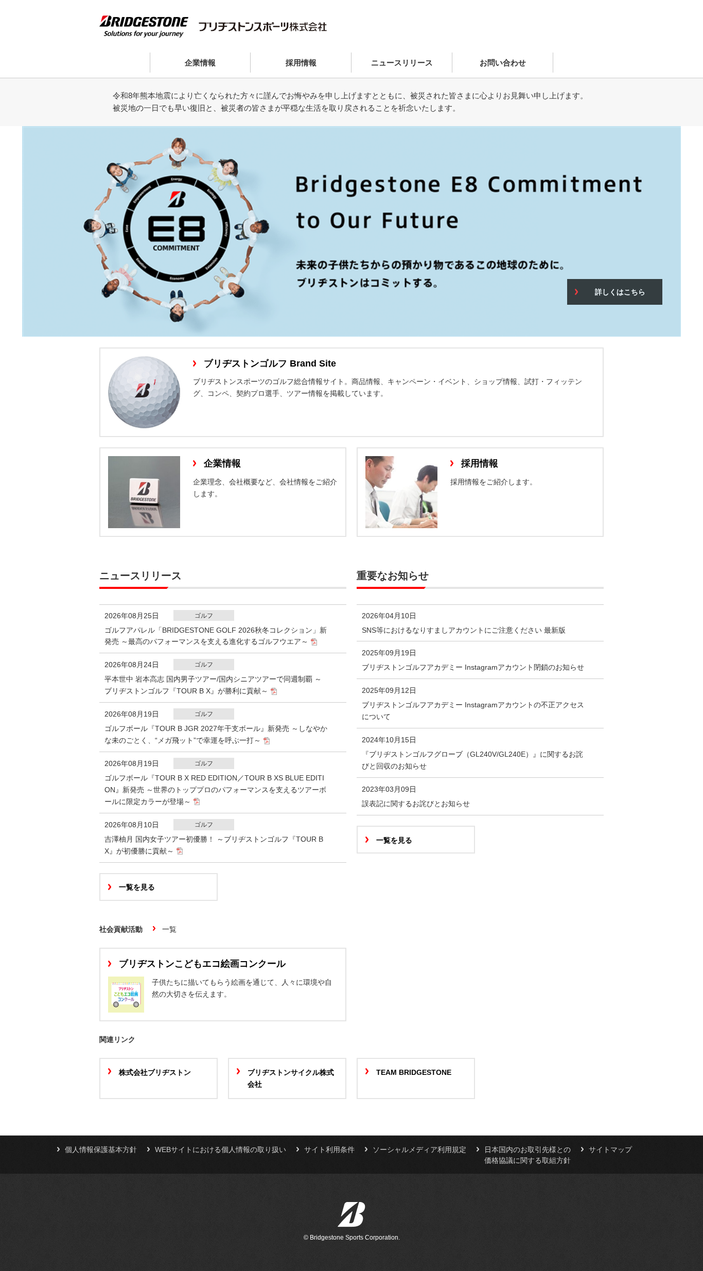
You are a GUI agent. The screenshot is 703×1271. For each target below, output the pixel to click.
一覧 (169, 929)
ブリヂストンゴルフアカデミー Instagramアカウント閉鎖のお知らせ (473, 667)
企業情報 (200, 62)
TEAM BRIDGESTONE (413, 1072)
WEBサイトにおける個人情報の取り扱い (220, 1149)
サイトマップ (610, 1149)
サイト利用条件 (329, 1149)
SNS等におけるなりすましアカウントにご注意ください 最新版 (464, 630)
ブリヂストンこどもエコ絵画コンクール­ (202, 964)
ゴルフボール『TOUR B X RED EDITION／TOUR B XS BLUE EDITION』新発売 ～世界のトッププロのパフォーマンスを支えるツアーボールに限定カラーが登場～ (215, 790)
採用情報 (301, 62)
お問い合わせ (503, 62)
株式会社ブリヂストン (155, 1072)
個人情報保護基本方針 (101, 1149)
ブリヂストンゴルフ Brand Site (270, 363)
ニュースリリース (402, 62)
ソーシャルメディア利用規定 (419, 1149)
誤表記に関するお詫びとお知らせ (416, 803)
